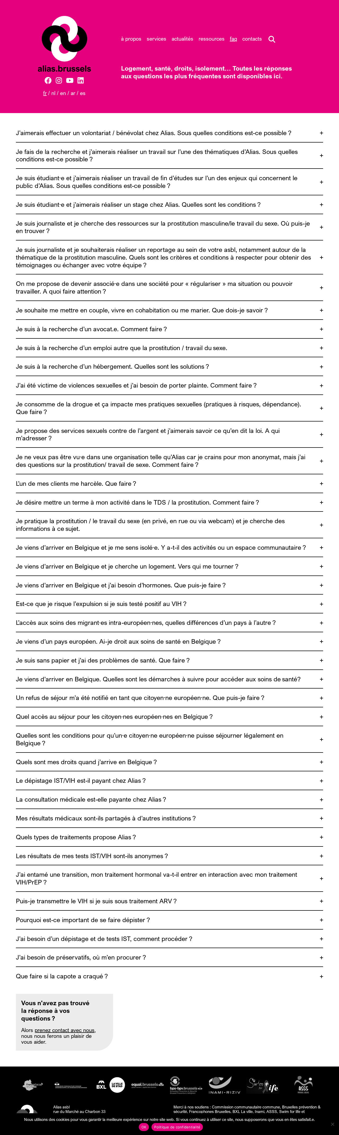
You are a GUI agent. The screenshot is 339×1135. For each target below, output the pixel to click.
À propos (131, 38)
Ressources (212, 38)
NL (53, 93)
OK (143, 1127)
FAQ (233, 38)
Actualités (182, 38)
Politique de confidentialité (177, 1127)
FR (45, 93)
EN (63, 93)
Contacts (252, 38)
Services (156, 38)
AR (73, 93)
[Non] (332, 1124)
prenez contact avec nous (65, 1030)
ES (83, 93)
